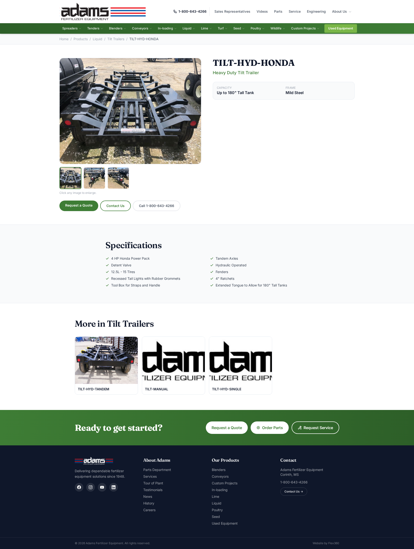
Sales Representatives (232, 11)
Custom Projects (303, 28)
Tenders (93, 28)
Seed (237, 28)
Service (295, 11)
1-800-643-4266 (192, 11)
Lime (204, 28)
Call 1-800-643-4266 (156, 206)
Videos (262, 11)
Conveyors (140, 28)
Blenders (115, 28)
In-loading (165, 28)
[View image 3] (118, 178)
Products (81, 39)
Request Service (318, 427)
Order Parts (272, 427)
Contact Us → (293, 491)
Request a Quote (78, 205)
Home (64, 39)
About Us (340, 11)
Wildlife (276, 28)
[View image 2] (94, 178)
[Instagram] (90, 487)
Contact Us (115, 206)
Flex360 (333, 543)
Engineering (316, 11)
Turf (221, 28)
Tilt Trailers (115, 39)
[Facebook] (79, 487)
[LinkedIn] (113, 487)
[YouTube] (102, 487)
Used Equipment (340, 28)
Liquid (187, 28)
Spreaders (70, 28)
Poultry (256, 28)
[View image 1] (70, 178)
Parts (278, 11)
